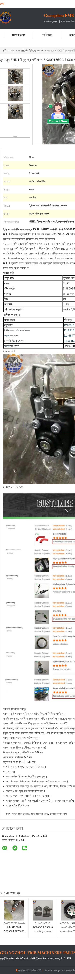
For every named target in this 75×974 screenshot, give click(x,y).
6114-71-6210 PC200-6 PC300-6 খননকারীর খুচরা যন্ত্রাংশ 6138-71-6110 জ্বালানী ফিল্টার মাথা (43, 931)
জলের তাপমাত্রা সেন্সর (39, 813)
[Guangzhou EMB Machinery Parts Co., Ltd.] (22, 18)
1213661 (69, 325)
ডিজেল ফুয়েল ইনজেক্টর (20, 813)
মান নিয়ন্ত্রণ (47, 35)
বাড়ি (5, 50)
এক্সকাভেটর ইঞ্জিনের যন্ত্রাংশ (30, 50)
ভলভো (7, 335)
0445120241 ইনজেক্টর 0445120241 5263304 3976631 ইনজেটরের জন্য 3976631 (14, 929)
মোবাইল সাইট (23, 970)
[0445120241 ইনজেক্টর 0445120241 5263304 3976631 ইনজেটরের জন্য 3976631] (14, 910)
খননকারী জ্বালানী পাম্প (58, 813)
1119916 (69, 330)
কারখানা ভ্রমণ (18, 35)
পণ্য (12, 50)
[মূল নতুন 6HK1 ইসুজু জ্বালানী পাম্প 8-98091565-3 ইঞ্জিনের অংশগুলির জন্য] (15, 76)
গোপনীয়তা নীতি (35, 970)
